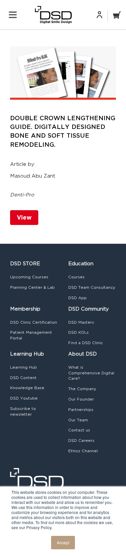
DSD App (77, 297)
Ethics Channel (83, 451)
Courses (76, 277)
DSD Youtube (24, 398)
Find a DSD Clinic (85, 342)
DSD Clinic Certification (33, 322)
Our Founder (81, 399)
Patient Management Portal (31, 335)
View (24, 217)
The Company (82, 388)
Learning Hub (23, 367)
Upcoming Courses (29, 277)
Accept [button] (63, 542)
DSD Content (23, 377)
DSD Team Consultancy (91, 287)
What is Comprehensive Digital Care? (91, 373)
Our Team (78, 420)
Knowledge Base (27, 387)
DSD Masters (81, 322)
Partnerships (80, 409)
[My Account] (99, 14)
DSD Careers (81, 440)
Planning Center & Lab (32, 287)
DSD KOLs (78, 332)
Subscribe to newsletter (23, 411)
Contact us (79, 430)
